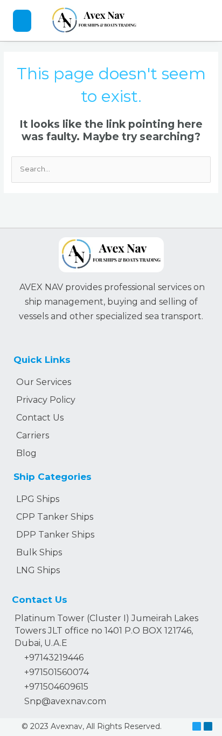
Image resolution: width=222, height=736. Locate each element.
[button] (22, 20)
